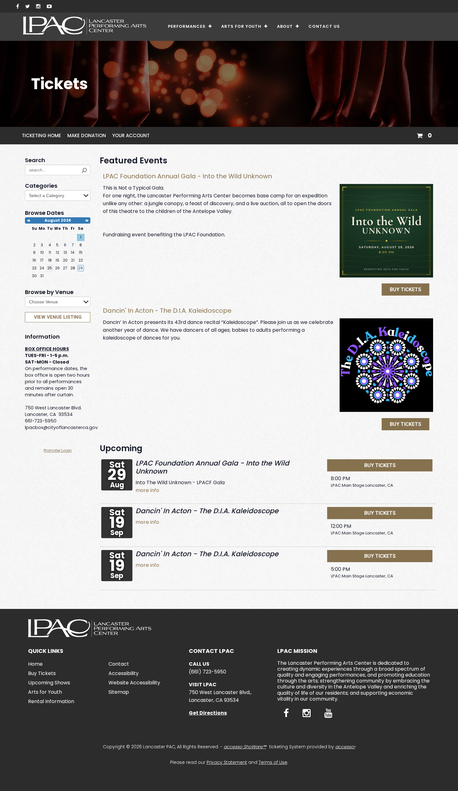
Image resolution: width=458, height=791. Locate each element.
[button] (424, 134)
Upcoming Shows (49, 682)
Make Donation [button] (86, 135)
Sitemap (118, 692)
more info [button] (147, 490)
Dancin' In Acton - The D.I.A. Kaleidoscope (167, 310)
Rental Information (51, 701)
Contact (118, 664)
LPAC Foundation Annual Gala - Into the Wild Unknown (187, 176)
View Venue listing (58, 317)
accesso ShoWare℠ (245, 747)
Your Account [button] (131, 135)
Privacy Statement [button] (227, 762)
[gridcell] (80, 268)
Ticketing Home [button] (41, 135)
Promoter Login (58, 450)
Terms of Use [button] (273, 762)
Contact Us (324, 26)
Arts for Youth (45, 692)
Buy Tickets (405, 289)
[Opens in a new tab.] (17, 6)
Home (35, 664)
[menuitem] (190, 27)
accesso (345, 747)
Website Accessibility (134, 682)
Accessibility (123, 673)
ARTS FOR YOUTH (242, 26)
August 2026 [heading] (58, 220)
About (285, 26)
